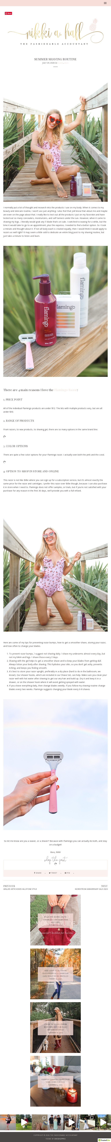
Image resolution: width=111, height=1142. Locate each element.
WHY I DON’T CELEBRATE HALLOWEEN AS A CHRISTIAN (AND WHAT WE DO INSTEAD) (55, 973)
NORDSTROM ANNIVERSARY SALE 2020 (91, 889)
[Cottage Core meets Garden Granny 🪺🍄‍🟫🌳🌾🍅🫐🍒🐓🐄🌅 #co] (24, 1122)
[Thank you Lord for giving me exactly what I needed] (55, 1122)
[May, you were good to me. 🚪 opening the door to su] (40, 1122)
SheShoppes (59, 1139)
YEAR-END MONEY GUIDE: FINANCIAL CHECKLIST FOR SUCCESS (55, 920)
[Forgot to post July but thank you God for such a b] (8, 1122)
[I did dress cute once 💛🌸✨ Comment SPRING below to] (87, 1122)
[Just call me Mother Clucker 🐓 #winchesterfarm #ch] (103, 1122)
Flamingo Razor (65, 390)
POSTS (66, 63)
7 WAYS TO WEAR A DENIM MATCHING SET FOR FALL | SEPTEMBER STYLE (55, 1027)
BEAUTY (60, 63)
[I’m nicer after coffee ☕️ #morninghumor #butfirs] (71, 1122)
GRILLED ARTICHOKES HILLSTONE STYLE (20, 889)
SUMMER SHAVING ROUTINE (55, 59)
